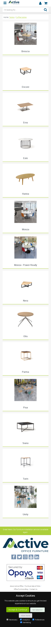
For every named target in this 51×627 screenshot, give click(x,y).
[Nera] (26, 283)
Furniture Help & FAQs (32, 586)
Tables (11, 17)
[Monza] (26, 212)
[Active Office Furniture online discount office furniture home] (13, 3)
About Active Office (16, 586)
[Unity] (26, 497)
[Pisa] (26, 390)
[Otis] (26, 319)
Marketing (27, 622)
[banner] (25, 3)
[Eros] (26, 105)
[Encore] (26, 69)
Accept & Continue (17, 609)
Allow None (25, 615)
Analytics (26, 619)
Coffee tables (21, 17)
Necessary (13, 619)
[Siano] (26, 426)
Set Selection (37, 610)
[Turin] (26, 461)
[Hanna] (26, 176)
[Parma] (26, 354)
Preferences (39, 619)
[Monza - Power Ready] (26, 247)
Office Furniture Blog (21, 589)
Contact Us (33, 589)
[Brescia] (26, 34)
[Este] (26, 141)
